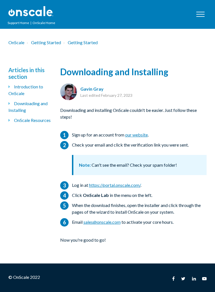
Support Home (18, 23)
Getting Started (46, 42)
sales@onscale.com (102, 222)
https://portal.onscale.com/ (115, 185)
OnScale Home (43, 23)
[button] (200, 14)
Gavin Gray (92, 88)
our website (136, 134)
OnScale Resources (32, 120)
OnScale (16, 42)
